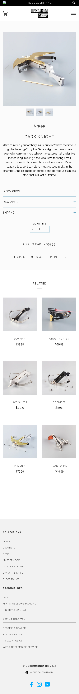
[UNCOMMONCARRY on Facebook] (31, 685)
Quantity (39, 223)
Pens (6, 554)
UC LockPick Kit (13, 566)
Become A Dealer (14, 628)
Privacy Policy (12, 640)
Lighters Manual (15, 610)
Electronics (11, 579)
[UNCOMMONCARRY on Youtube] (47, 685)
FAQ (5, 597)
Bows (6, 541)
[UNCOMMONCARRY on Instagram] (39, 685)
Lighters (9, 547)
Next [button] (69, 69)
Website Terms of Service (20, 647)
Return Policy (12, 634)
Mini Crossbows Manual (19, 603)
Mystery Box (11, 560)
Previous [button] (9, 69)
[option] (39, 69)
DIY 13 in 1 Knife (13, 572)
